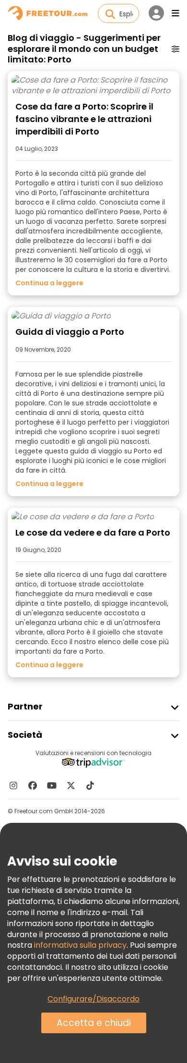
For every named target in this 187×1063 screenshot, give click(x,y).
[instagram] (13, 785)
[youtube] (52, 785)
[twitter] (71, 785)
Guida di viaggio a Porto (69, 332)
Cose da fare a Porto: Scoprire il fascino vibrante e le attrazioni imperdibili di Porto (84, 118)
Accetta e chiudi (94, 1022)
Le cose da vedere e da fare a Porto (92, 532)
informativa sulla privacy (80, 945)
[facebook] (32, 785)
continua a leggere (49, 283)
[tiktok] (90, 785)
